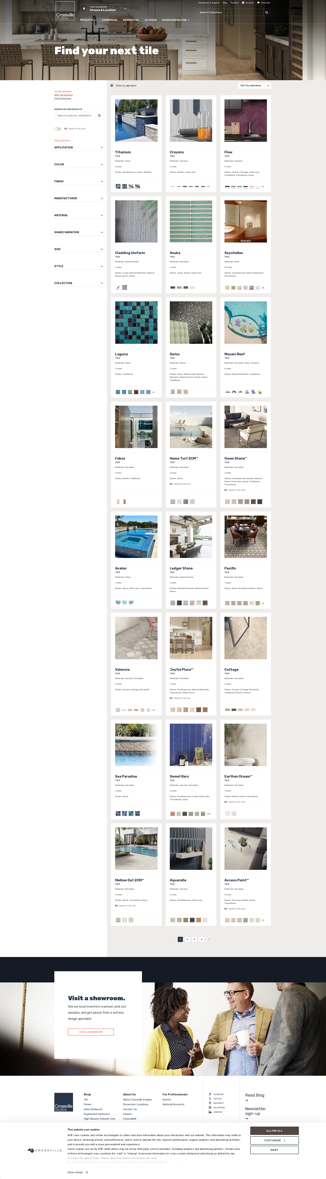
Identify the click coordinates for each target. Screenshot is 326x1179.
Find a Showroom (62, 98)
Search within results (68, 109)
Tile (82, 28)
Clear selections (62, 140)
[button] (104, 8)
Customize (272, 1140)
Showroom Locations (135, 1104)
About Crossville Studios (137, 1099)
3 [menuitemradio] (194, 939)
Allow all (274, 1130)
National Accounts (173, 1104)
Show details (75, 1172)
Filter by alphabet (126, 85)
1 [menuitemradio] (180, 939)
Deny (275, 1149)
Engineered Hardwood (91, 49)
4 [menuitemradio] (202, 939)
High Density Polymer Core (93, 62)
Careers (127, 1114)
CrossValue (85, 76)
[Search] (266, 12)
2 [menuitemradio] (187, 939)
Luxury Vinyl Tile (88, 69)
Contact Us (130, 1109)
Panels (83, 35)
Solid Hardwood (88, 42)
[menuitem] (173, 939)
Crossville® (129, 1118)
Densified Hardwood (90, 56)
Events (167, 1099)
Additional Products (90, 83)
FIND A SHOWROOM (91, 1032)
